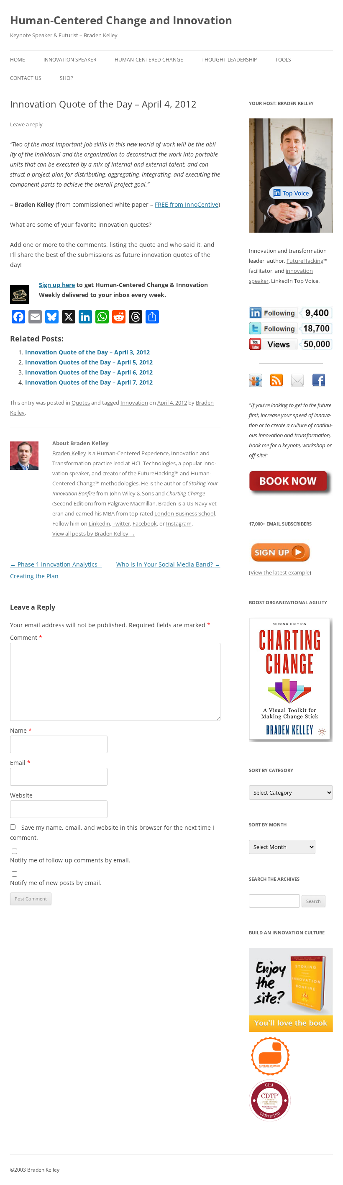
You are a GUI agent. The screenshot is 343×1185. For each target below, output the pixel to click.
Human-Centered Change (149, 59)
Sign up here (57, 285)
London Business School (184, 513)
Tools (283, 59)
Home (17, 59)
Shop (66, 78)
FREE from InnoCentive (186, 204)
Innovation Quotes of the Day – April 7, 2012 (89, 382)
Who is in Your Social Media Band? (168, 564)
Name (21, 730)
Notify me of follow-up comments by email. (70, 860)
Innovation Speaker (70, 59)
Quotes (81, 402)
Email (20, 763)
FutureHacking (156, 473)
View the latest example (280, 572)
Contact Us (25, 78)
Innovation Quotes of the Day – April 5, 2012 (89, 362)
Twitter (121, 523)
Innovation (134, 402)
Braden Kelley (69, 453)
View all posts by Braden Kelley (93, 533)
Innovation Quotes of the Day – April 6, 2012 (89, 372)
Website (21, 795)
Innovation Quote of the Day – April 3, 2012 (87, 352)
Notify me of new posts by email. (56, 883)
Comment (26, 637)
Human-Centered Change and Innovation (121, 20)
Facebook (145, 523)
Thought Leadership (229, 59)
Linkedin (99, 523)
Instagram (179, 523)
